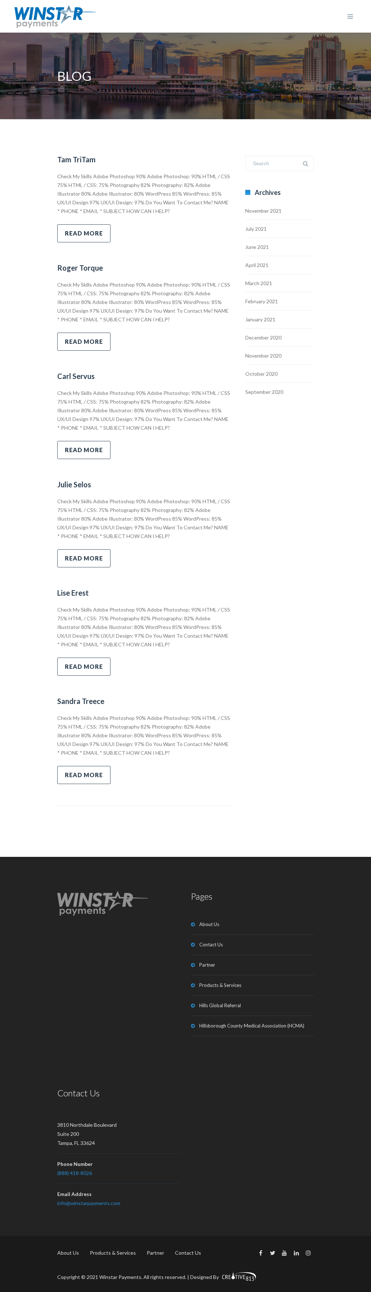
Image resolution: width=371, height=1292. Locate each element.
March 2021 (258, 283)
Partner (207, 965)
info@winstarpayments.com (88, 1203)
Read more (84, 233)
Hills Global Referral (220, 1005)
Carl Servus (76, 376)
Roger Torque (80, 267)
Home (282, 76)
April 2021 (256, 265)
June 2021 (257, 247)
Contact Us (211, 944)
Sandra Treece (80, 701)
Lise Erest (73, 592)
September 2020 (264, 392)
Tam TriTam (76, 159)
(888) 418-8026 (74, 1173)
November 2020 (263, 356)
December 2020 (263, 337)
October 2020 (261, 374)
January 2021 (260, 319)
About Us (209, 924)
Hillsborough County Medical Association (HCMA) (251, 1026)
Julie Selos (74, 484)
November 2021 (263, 211)
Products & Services (220, 985)
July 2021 (256, 229)
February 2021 (261, 301)
